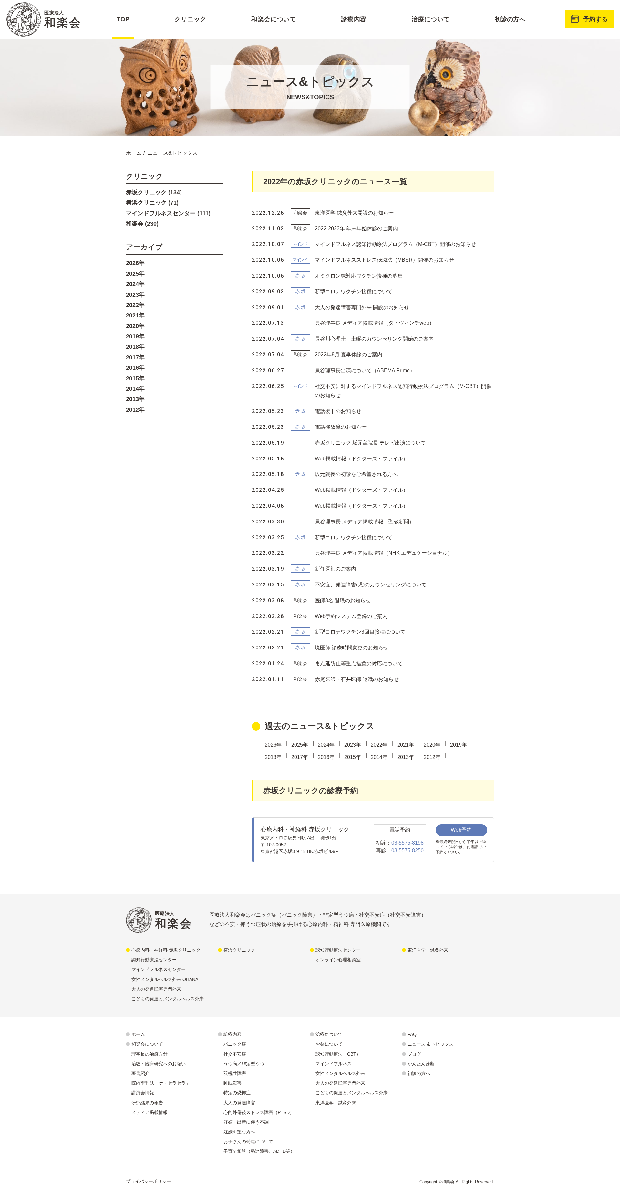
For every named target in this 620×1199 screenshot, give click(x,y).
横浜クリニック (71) (152, 202)
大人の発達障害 (239, 1102)
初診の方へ (510, 19)
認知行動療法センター (154, 959)
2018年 (273, 757)
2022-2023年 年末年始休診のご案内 (356, 228)
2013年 (405, 757)
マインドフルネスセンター (158, 969)
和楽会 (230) (142, 223)
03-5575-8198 (407, 843)
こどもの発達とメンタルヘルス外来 (167, 998)
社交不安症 (234, 1054)
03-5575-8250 (407, 850)
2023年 (352, 745)
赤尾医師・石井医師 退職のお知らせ (357, 679)
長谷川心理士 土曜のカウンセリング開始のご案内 (374, 339)
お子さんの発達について (248, 1141)
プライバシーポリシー (148, 1181)
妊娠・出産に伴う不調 (246, 1122)
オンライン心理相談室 (338, 959)
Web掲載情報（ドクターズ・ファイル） (361, 458)
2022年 (379, 745)
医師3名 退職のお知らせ (343, 600)
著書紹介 (140, 1073)
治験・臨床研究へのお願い (158, 1063)
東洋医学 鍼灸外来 (428, 949)
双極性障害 (234, 1073)
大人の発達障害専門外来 (156, 989)
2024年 (326, 745)
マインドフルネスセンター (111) (168, 213)
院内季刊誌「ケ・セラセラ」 (160, 1083)
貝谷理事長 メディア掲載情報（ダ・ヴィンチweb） (374, 323)
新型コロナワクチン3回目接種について (360, 632)
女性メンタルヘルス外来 (340, 1073)
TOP (123, 19)
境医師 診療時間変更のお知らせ (351, 647)
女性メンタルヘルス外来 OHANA (164, 979)
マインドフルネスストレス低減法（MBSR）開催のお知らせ (384, 260)
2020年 (432, 745)
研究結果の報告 (147, 1102)
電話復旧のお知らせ (338, 411)
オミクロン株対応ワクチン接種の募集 (359, 276)
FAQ (412, 1034)
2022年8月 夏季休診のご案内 (348, 354)
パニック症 (234, 1043)
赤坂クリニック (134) (154, 192)
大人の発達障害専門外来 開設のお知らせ (362, 307)
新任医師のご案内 (335, 569)
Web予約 (461, 830)
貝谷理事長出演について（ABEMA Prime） (365, 370)
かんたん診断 (421, 1063)
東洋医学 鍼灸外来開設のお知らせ (354, 213)
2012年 (432, 757)
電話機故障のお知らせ (341, 427)
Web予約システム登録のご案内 (351, 616)
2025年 (299, 745)
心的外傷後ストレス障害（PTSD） (258, 1112)
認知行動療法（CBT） (338, 1054)
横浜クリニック (239, 949)
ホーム (138, 1034)
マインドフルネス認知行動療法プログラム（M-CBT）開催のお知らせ (395, 244)
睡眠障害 (232, 1083)
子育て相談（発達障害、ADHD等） (259, 1151)
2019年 (458, 745)
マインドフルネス (333, 1063)
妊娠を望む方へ (239, 1131)
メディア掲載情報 (149, 1112)
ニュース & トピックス (431, 1043)
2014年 (379, 757)
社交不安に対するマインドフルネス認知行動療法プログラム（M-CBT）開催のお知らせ (403, 391)
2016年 (326, 757)
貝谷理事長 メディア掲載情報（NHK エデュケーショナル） (384, 553)
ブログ (414, 1054)
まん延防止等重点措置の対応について (359, 663)
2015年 (352, 757)
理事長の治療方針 (149, 1054)
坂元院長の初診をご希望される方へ (356, 474)
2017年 (299, 757)
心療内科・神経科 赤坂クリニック (305, 829)
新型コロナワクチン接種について (353, 291)
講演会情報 (142, 1092)
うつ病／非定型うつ (243, 1063)
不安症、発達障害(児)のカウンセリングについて (371, 584)
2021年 (405, 745)
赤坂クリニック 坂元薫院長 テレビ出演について (370, 443)
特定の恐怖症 (237, 1092)
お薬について (329, 1043)
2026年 (273, 745)
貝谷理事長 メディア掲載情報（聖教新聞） (364, 521)
